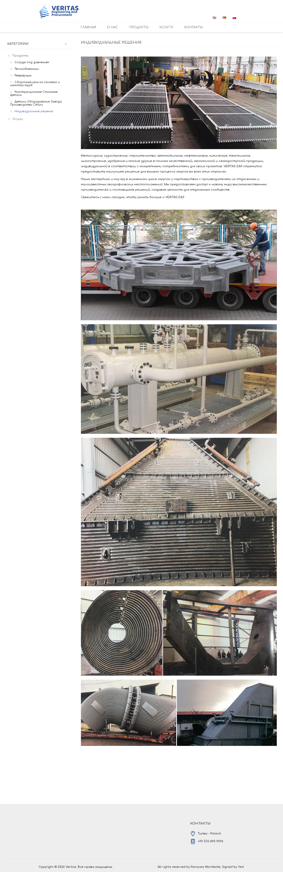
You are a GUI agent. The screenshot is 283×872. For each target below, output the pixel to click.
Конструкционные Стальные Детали (33, 93)
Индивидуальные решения (34, 111)
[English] (214, 17)
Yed (241, 866)
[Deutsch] (224, 17)
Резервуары (23, 75)
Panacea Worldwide (205, 866)
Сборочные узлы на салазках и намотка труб (35, 84)
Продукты (20, 55)
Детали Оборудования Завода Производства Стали (36, 103)
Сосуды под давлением (32, 62)
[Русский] (234, 17)
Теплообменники (27, 68)
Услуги (17, 119)
